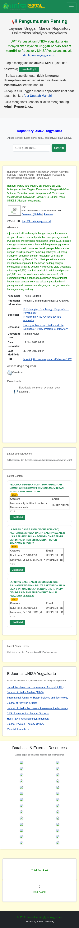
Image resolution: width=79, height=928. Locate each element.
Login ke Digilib (29, 69)
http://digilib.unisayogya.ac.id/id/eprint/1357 (47, 359)
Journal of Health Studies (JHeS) (25, 692)
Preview (48, 214)
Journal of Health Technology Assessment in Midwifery (37, 708)
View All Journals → (18, 729)
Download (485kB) (31, 214)
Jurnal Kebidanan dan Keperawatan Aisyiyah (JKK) (35, 687)
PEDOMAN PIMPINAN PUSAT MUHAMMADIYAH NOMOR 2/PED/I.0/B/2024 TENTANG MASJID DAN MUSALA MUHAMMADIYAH (37, 488)
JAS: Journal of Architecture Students (28, 713)
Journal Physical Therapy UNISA (25, 723)
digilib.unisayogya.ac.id (39, 55)
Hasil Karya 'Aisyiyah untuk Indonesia (28, 718)
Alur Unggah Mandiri (38, 95)
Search (59, 148)
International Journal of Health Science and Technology (37, 697)
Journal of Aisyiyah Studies (22, 702)
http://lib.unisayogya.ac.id (36, 221)
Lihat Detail (17, 517)
